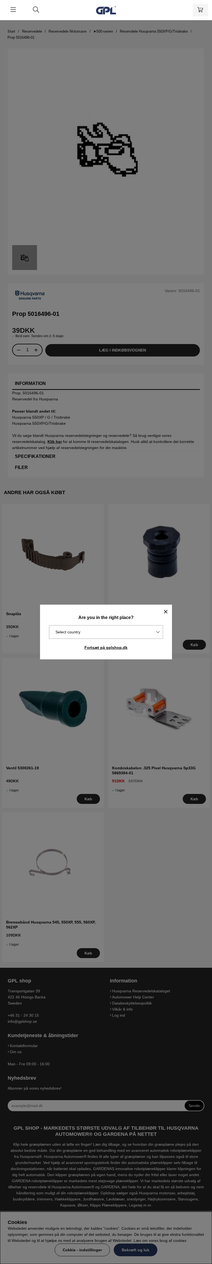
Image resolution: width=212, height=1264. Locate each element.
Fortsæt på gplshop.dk (106, 647)
